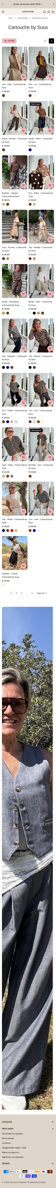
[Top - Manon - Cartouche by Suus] (41, 335)
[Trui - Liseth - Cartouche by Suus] (14, 390)
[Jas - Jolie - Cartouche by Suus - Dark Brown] (3, 95)
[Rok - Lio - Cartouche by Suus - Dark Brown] (30, 95)
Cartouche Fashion (18, 1182)
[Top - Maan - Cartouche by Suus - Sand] (16, 530)
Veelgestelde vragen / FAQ (14, 1147)
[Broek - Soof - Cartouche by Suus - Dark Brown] (42, 313)
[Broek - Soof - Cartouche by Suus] (41, 281)
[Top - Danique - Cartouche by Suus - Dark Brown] (11, 367)
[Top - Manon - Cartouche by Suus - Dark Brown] (34, 367)
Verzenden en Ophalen (12, 1133)
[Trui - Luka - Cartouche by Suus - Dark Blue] (34, 530)
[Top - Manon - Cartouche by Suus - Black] (30, 367)
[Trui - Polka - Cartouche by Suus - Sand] (34, 204)
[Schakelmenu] (3, 11)
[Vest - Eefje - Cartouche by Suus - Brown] (7, 476)
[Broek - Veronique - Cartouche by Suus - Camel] (3, 313)
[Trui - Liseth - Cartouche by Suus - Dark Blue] (7, 421)
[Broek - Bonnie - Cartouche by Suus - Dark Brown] (3, 149)
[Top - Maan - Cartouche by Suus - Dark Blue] (3, 530)
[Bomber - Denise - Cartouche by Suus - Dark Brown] (7, 204)
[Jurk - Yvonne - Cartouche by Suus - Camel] (7, 258)
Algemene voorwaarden (13, 1157)
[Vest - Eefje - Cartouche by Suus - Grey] (11, 476)
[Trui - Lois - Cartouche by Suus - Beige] (42, 421)
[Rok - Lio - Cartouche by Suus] (41, 64)
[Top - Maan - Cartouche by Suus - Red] (11, 530)
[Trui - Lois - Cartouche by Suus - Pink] (34, 421)
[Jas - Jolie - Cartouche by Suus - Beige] (7, 95)
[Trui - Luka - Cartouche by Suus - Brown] (30, 530)
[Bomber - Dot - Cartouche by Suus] (41, 444)
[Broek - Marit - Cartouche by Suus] (41, 118)
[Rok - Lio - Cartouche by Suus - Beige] (34, 95)
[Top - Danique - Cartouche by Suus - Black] (3, 367)
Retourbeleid (8, 1138)
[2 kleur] (51, 41)
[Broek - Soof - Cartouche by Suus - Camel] (38, 313)
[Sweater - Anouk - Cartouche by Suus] (14, 553)
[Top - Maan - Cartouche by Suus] (14, 499)
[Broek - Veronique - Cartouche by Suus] (14, 281)
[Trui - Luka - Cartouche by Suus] (41, 499)
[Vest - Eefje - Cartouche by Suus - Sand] (3, 476)
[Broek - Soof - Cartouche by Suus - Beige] (30, 313)
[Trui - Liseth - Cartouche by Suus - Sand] (11, 421)
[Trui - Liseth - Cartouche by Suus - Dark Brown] (3, 421)
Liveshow (6, 1143)
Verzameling (22, 18)
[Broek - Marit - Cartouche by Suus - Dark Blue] (30, 149)
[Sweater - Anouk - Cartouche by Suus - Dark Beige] (3, 584)
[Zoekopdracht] (44, 11)
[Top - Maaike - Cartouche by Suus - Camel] (34, 258)
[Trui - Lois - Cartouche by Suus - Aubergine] (30, 421)
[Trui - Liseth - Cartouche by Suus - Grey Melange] (16, 421)
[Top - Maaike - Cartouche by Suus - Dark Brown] (30, 258)
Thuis (10, 18)
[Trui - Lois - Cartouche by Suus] (41, 390)
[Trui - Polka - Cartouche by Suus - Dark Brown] (30, 204)
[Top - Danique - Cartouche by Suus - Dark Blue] (7, 367)
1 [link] (11, 593)
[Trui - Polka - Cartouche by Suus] (41, 172)
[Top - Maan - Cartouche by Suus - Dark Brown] (7, 530)
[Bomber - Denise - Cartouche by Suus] (14, 172)
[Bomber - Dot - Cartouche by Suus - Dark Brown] (30, 476)
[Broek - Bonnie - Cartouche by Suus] (14, 118)
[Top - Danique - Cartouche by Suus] (14, 335)
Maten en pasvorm (10, 1152)
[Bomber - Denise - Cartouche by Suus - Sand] (3, 204)
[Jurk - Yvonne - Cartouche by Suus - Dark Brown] (3, 258)
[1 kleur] (45, 41)
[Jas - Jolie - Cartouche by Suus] (14, 64)
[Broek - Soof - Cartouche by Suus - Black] (34, 313)
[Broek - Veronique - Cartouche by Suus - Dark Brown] (7, 313)
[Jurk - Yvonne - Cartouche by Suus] (14, 227)
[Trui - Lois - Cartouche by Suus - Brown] (38, 421)
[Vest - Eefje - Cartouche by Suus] (14, 444)
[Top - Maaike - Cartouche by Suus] (41, 227)
